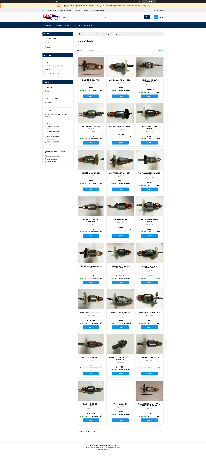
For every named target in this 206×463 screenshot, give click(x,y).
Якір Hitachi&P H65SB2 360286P (149, 127)
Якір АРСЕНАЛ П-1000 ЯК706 (120, 173)
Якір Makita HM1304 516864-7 (120, 126)
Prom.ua (113, 445)
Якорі (108, 34)
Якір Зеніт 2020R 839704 (149, 357)
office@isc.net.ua (52, 159)
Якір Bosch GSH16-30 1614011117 (91, 405)
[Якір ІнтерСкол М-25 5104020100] (149, 252)
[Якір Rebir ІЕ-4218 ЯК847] (91, 66)
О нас (77, 25)
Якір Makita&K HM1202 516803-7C (149, 174)
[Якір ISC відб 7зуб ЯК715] (120, 299)
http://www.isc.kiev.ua (53, 156)
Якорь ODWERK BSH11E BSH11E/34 (120, 267)
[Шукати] (147, 17)
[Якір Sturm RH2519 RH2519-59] (91, 299)
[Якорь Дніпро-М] (120, 390)
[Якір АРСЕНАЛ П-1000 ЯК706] (120, 159)
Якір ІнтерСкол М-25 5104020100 (150, 267)
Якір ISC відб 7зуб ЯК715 (120, 313)
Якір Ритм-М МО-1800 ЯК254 (150, 313)
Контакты (88, 25)
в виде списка (163, 50)
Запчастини (100, 34)
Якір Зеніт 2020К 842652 (91, 357)
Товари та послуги (88, 34)
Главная (47, 25)
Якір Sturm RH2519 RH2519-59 (91, 313)
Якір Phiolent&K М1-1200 (91, 173)
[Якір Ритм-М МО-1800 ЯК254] (149, 299)
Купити (91, 96)
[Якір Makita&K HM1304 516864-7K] (91, 252)
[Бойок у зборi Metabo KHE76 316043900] (120, 344)
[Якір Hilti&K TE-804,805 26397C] (91, 113)
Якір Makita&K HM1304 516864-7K (91, 267)
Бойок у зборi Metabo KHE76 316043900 (120, 358)
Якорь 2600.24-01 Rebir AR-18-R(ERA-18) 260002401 (149, 405)
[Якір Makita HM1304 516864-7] (120, 113)
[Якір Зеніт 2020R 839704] (149, 344)
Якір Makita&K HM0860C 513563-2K (91, 220)
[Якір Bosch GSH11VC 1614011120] (149, 66)
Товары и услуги (62, 25)
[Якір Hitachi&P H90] (120, 206)
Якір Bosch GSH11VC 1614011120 (150, 81)
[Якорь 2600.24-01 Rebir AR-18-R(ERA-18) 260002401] (149, 390)
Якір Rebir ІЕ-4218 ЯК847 (91, 80)
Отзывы (47, 47)
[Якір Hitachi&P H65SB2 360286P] (149, 113)
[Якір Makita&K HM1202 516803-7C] (149, 159)
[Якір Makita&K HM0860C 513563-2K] (91, 206)
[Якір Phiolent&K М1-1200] (91, 159)
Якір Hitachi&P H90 (120, 219)
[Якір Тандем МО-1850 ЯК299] (120, 66)
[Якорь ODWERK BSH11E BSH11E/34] (120, 252)
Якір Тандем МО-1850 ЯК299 (120, 80)
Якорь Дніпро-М (120, 404)
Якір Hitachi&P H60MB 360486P (149, 220)
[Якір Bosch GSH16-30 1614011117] (91, 390)
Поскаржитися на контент (96, 447)
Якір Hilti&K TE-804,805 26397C (91, 127)
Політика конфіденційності (113, 447)
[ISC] (51, 19)
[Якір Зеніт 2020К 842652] (91, 344)
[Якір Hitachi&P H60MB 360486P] (149, 206)
